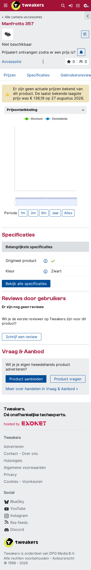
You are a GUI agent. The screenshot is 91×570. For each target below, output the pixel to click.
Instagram (19, 515)
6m (43, 213)
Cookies (11, 481)
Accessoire (11, 61)
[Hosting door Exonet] (25, 424)
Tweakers (12, 553)
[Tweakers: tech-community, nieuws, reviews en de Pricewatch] (27, 5)
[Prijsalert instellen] (81, 52)
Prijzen (10, 75)
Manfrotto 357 (18, 23)
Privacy (10, 474)
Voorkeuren (32, 481)
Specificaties (38, 75)
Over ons (30, 453)
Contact (11, 453)
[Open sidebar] (87, 15)
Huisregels (13, 460)
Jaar (55, 213)
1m (23, 213)
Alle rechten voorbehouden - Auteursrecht (39, 558)
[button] (5, 5)
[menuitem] (63, 5)
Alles (68, 213)
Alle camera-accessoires (23, 17)
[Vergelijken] (85, 34)
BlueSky (17, 501)
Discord (17, 529)
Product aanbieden (26, 379)
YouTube (17, 508)
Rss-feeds (19, 522)
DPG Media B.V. (62, 553)
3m (33, 213)
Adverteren (14, 446)
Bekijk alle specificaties (26, 283)
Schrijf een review (21, 336)
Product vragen (67, 379)
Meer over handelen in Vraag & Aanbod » (42, 388)
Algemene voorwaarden (25, 467)
